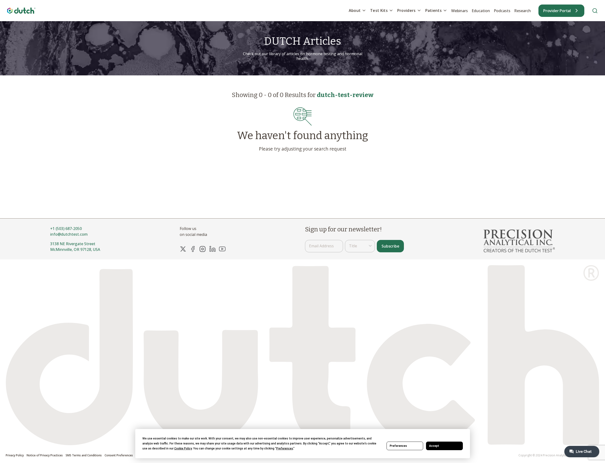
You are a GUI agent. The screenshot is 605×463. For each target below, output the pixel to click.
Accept (434, 446)
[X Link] (183, 249)
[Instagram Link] (202, 249)
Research (522, 10)
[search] (595, 11)
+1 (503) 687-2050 (66, 228)
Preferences (398, 446)
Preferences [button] (284, 448)
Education (481, 10)
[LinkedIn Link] (212, 249)
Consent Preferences (119, 455)
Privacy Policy (15, 455)
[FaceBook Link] (192, 249)
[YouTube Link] (222, 249)
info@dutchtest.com (69, 234)
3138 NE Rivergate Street (72, 243)
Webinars (459, 10)
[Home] (21, 10)
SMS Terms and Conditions (84, 455)
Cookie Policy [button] (183, 448)
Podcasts (502, 10)
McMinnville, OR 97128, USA (75, 249)
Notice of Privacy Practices (45, 455)
